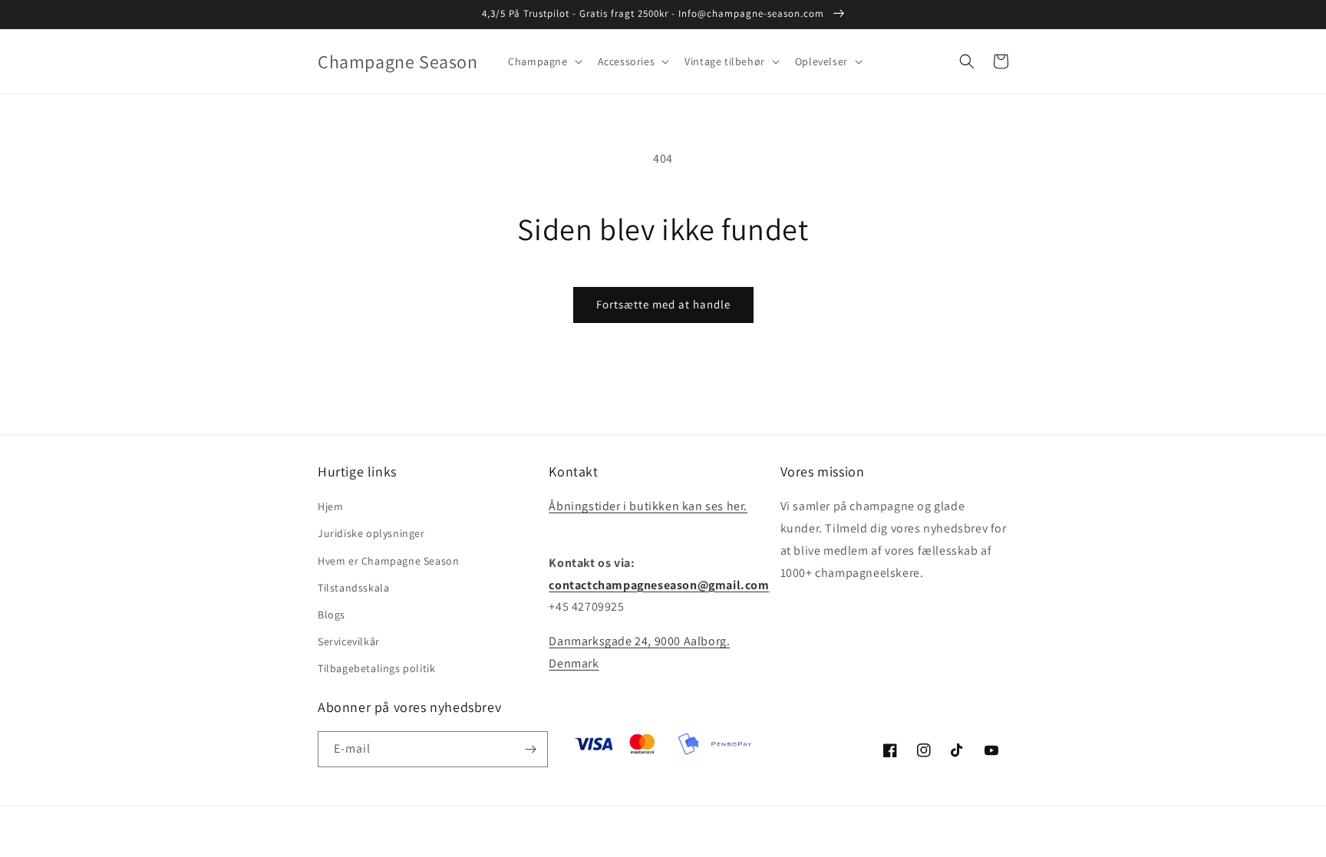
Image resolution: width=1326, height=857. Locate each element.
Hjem (330, 506)
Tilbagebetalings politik (376, 668)
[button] (543, 61)
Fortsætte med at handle (663, 304)
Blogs (331, 614)
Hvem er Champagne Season (388, 561)
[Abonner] (530, 749)
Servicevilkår (349, 641)
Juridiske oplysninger (371, 533)
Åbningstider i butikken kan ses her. (648, 506)
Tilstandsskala (353, 588)
